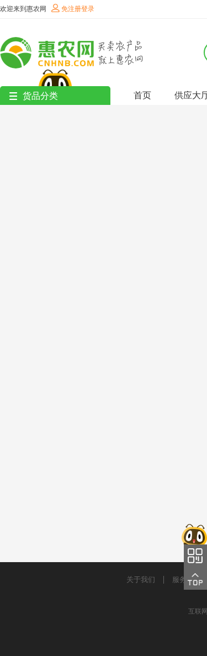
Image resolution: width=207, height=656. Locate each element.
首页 (142, 95)
